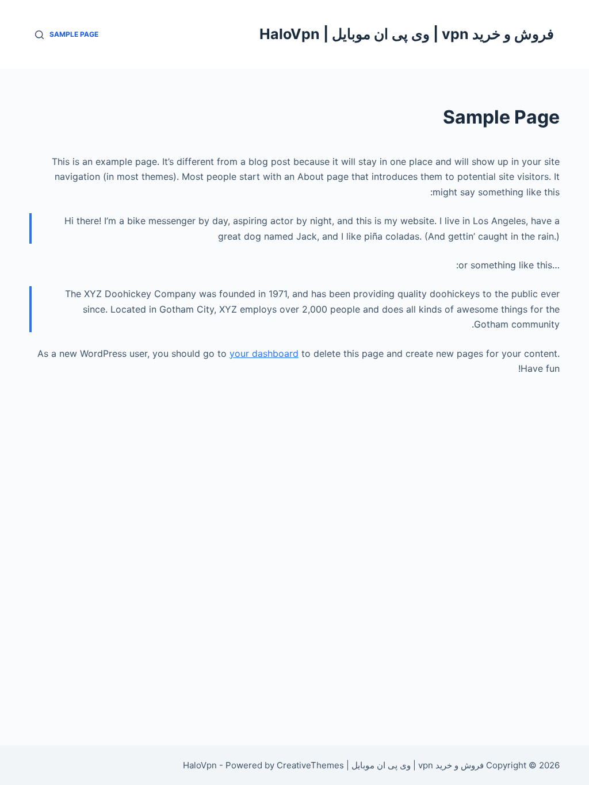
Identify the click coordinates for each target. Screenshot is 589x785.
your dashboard (264, 353)
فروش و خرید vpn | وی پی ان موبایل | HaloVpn (406, 34)
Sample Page (73, 34)
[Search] (39, 34)
